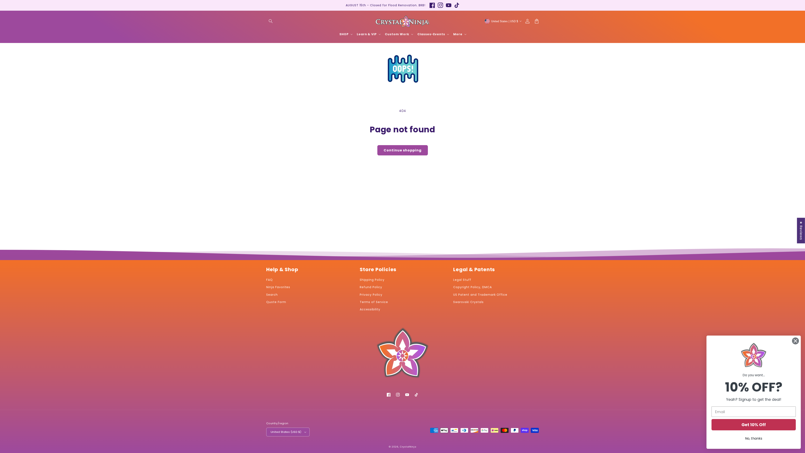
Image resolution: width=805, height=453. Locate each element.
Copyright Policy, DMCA (472, 287)
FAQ (269, 280)
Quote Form (276, 302)
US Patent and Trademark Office (480, 295)
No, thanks (753, 438)
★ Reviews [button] (801, 230)
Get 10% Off (753, 425)
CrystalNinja (408, 446)
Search (272, 295)
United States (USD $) (286, 432)
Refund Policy (371, 287)
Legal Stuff (462, 280)
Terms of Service (374, 302)
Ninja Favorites (278, 287)
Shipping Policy (372, 280)
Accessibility (370, 309)
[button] (270, 21)
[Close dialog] (795, 341)
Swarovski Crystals (468, 302)
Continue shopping (403, 150)
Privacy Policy (371, 295)
